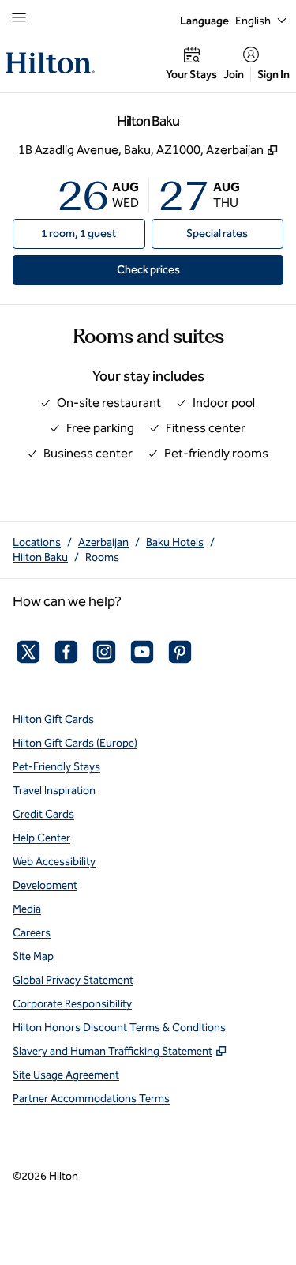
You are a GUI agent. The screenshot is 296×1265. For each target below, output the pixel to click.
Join (233, 74)
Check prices (184, 269)
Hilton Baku (40, 557)
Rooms (102, 557)
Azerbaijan (103, 542)
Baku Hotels (175, 542)
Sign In (273, 74)
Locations (37, 542)
